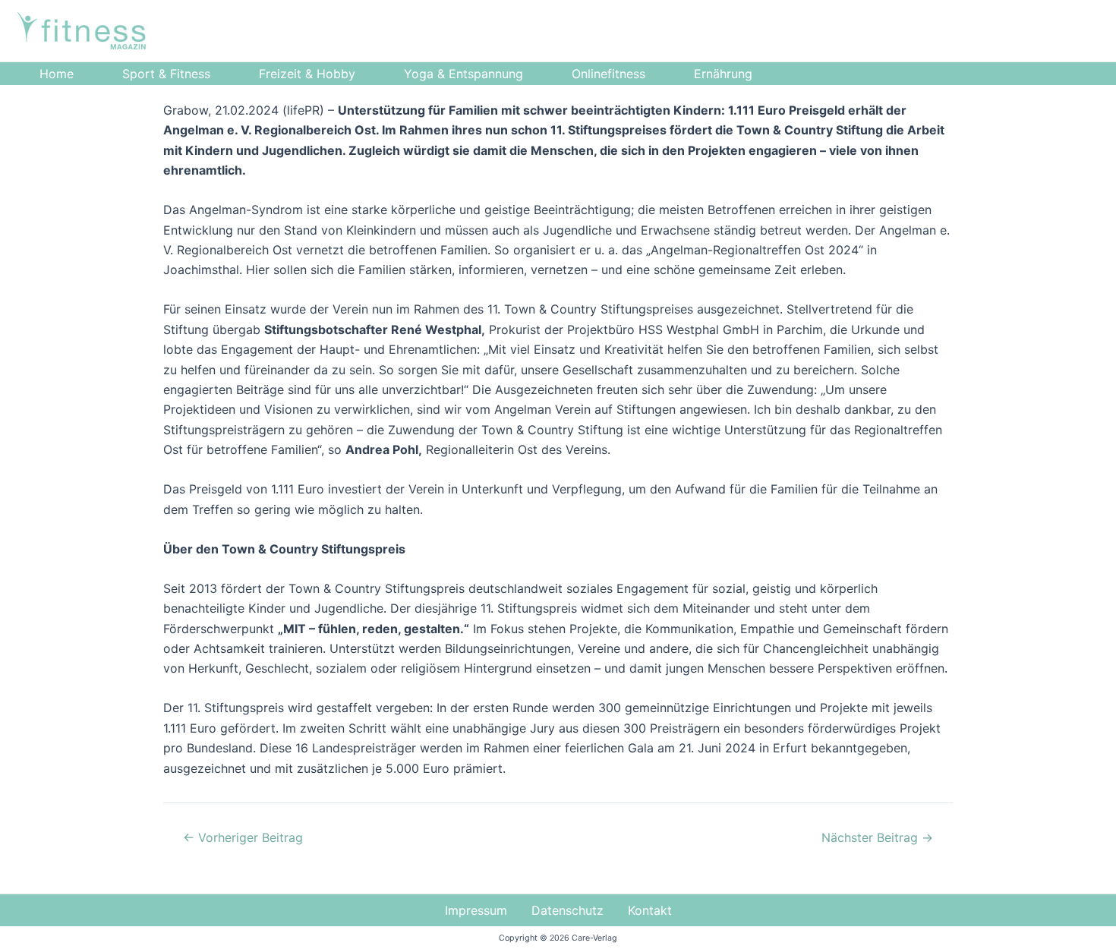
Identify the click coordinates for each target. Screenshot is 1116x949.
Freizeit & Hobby (307, 73)
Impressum (476, 910)
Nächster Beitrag (877, 837)
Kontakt (650, 910)
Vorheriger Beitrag (243, 837)
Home (56, 73)
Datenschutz (567, 910)
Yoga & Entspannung (463, 73)
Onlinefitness (608, 73)
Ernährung (723, 73)
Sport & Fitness (166, 73)
